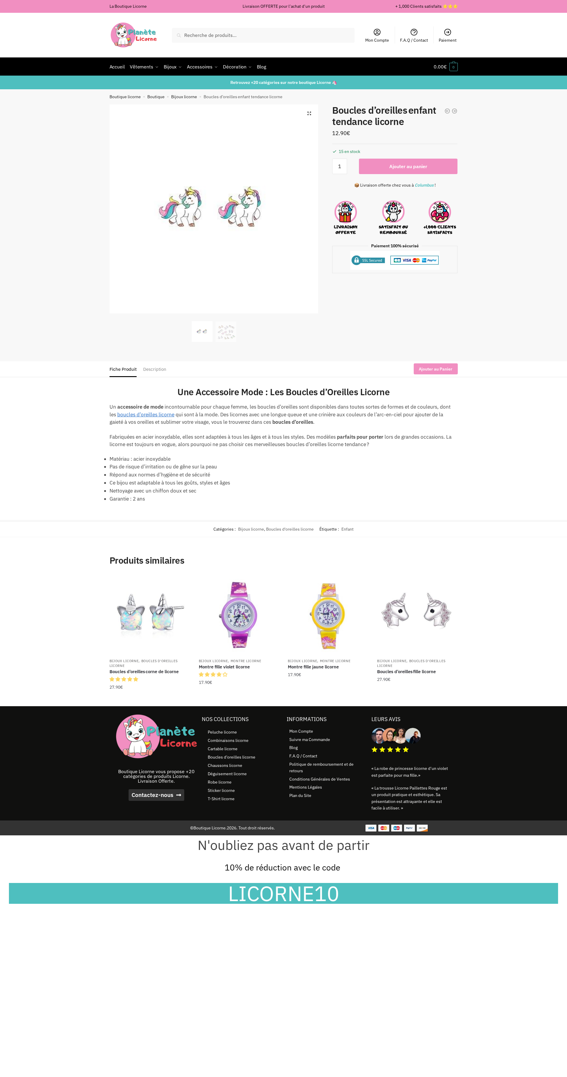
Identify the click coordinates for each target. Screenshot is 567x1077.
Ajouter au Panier (435, 369)
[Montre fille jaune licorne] (328, 615)
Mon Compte (377, 40)
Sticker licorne (221, 790)
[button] (309, 113)
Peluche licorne (222, 732)
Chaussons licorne (225, 765)
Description (154, 369)
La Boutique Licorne (128, 6)
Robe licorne (220, 782)
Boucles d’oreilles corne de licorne (144, 671)
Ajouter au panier (408, 166)
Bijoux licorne (184, 96)
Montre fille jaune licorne (313, 667)
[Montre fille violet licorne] (239, 615)
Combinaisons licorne (228, 740)
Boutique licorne (125, 96)
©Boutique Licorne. (208, 828)
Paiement (448, 40)
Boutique (156, 96)
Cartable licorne (223, 748)
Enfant (347, 529)
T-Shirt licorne (221, 798)
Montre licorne (246, 661)
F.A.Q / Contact (414, 40)
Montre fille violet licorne (224, 667)
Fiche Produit (123, 369)
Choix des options (239, 699)
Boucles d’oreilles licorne (231, 757)
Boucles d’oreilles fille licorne (406, 671)
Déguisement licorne (227, 773)
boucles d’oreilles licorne (145, 414)
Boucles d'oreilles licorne (290, 529)
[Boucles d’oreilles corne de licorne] (150, 615)
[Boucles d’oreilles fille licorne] (417, 615)
